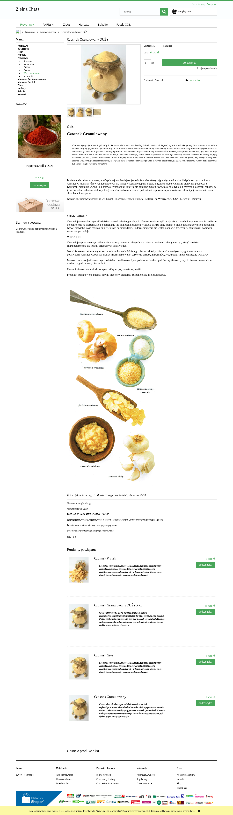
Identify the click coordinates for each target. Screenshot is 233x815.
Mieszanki (28, 76)
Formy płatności (103, 774)
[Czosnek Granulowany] (80, 708)
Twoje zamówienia (64, 774)
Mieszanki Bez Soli (26, 82)
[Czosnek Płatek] (80, 570)
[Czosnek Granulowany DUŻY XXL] (80, 616)
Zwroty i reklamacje (24, 774)
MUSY (21, 51)
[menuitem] (27, 25)
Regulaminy (142, 779)
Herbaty (22, 88)
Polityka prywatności (146, 774)
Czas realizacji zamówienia (108, 783)
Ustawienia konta (63, 779)
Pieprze (27, 70)
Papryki (27, 67)
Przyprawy (23, 57)
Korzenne (28, 61)
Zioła (20, 85)
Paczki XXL (23, 45)
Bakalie (21, 91)
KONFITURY (23, 48)
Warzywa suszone (32, 73)
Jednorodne (29, 64)
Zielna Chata (28, 9)
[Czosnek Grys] (80, 666)
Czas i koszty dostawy (105, 779)
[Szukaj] (164, 12)
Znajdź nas (182, 787)
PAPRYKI (22, 54)
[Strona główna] (18, 32)
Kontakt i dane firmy (186, 774)
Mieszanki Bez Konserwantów (32, 79)
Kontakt (180, 779)
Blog (179, 783)
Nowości (22, 94)
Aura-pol (159, 80)
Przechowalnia (62, 783)
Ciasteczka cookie (144, 783)
